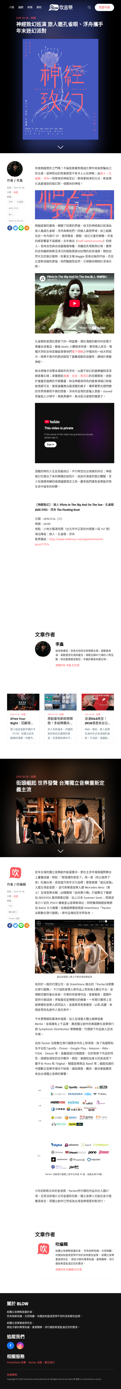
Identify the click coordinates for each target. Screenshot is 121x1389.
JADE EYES (13, 208)
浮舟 (46, 178)
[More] (26, 228)
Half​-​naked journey (90, 241)
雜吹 (39, 7)
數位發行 (13, 912)
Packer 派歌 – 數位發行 (41, 1362)
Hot (10, 906)
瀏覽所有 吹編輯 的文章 (68, 1269)
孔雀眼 (20, 202)
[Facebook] (9, 228)
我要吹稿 (104, 7)
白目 (75, 376)
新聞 (29, 7)
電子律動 (77, 351)
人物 (11, 7)
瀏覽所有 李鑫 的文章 (67, 665)
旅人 (103, 173)
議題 (20, 7)
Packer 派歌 (14, 918)
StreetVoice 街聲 (16, 1362)
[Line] (21, 228)
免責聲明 (12, 1374)
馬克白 (84, 376)
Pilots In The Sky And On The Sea (18, 221)
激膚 (66, 376)
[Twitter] (15, 228)
